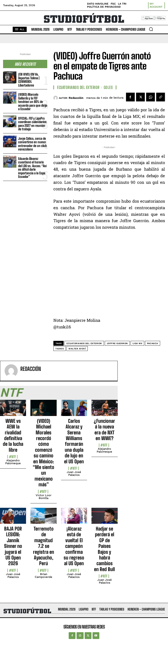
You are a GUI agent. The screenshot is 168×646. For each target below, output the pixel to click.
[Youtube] (96, 635)
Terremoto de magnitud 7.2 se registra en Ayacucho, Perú (43, 546)
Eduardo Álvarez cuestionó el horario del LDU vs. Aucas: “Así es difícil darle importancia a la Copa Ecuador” (32, 168)
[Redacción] (56, 98)
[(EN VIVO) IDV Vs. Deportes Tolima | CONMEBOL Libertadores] (9, 77)
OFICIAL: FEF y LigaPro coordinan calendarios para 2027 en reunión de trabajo (32, 123)
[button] (151, 29)
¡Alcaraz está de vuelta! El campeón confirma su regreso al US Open (74, 546)
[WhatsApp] (150, 97)
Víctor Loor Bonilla (43, 497)
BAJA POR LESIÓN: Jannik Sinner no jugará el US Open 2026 (13, 546)
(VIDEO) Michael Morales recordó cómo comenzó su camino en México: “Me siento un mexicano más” (43, 452)
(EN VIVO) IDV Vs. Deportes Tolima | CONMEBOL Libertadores (28, 79)
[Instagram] (80, 635)
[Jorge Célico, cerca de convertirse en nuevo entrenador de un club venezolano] (9, 142)
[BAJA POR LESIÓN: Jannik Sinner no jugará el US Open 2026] (13, 518)
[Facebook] (130, 97)
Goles (108, 87)
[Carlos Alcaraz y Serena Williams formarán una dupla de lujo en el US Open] (74, 410)
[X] (140, 97)
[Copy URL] (160, 97)
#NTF (12, 456)
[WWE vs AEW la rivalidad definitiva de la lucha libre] (13, 410)
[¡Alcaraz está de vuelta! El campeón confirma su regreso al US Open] (74, 518)
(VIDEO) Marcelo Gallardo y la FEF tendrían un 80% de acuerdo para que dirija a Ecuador (32, 101)
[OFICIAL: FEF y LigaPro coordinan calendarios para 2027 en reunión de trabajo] (9, 121)
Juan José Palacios (74, 473)
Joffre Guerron (117, 343)
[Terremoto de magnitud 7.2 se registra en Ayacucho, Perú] (43, 518)
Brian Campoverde (43, 575)
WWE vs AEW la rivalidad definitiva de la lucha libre (13, 435)
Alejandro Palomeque (13, 462)
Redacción (76, 97)
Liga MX (137, 343)
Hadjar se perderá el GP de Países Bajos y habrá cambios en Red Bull (104, 549)
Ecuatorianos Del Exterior (78, 87)
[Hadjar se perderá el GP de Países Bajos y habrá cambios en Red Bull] (104, 518)
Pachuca (152, 343)
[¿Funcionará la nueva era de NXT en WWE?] (104, 410)
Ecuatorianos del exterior (84, 343)
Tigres (59, 348)
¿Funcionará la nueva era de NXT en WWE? (104, 429)
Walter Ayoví (77, 348)
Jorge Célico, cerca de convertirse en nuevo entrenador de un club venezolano (32, 143)
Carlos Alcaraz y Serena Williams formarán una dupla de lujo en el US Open (74, 441)
